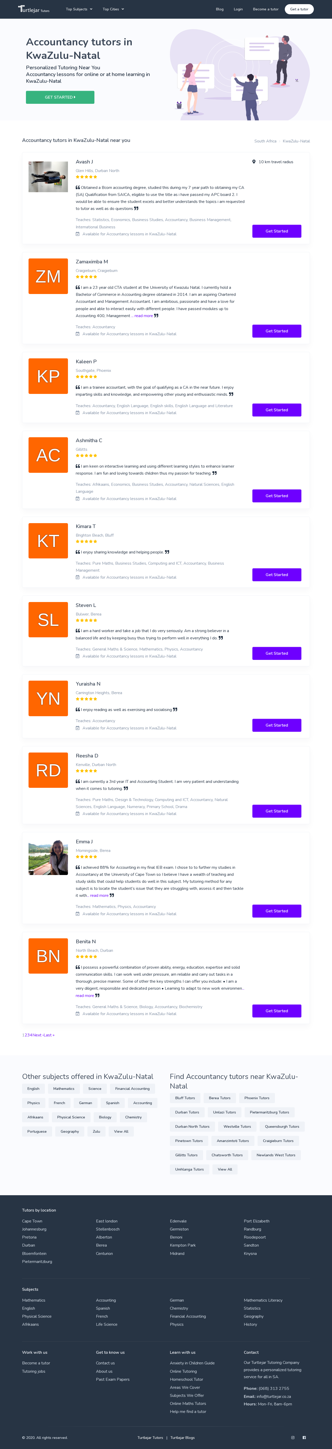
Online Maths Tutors (188, 1403)
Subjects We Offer (187, 1395)
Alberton (104, 1237)
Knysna (250, 1253)
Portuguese (37, 1131)
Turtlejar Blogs (182, 1437)
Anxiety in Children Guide (192, 1363)
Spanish (112, 1103)
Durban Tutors (187, 1112)
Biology (105, 1117)
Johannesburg (34, 1229)
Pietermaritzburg (37, 1262)
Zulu (96, 1131)
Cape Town (32, 1221)
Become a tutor (266, 9)
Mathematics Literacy (263, 1300)
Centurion (104, 1253)
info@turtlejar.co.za (274, 1396)
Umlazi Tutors (224, 1112)
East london (106, 1221)
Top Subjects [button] (76, 9)
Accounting (142, 1103)
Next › (38, 1035)
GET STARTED (59, 97)
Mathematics (63, 1088)
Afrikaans (35, 1117)
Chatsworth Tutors (227, 1155)
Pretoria (29, 1237)
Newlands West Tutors (276, 1155)
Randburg (252, 1229)
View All (121, 1131)
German (85, 1103)
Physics (33, 1103)
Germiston (179, 1229)
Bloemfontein (34, 1253)
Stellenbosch (108, 1229)
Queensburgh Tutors (282, 1126)
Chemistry (133, 1117)
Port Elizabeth (256, 1221)
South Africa (265, 141)
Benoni (176, 1237)
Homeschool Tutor (186, 1379)
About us (104, 1371)
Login (238, 9)
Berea (101, 1245)
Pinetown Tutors (189, 1140)
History (250, 1324)
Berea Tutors (220, 1098)
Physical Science (71, 1117)
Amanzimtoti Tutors (233, 1140)
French (59, 1103)
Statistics (252, 1308)
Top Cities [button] (111, 9)
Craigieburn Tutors (278, 1140)
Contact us (105, 1363)
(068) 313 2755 (274, 1388)
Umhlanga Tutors (189, 1169)
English (33, 1088)
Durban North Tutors (192, 1126)
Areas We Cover (185, 1387)
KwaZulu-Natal (296, 141)
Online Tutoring (183, 1371)
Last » (49, 1035)
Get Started (277, 231)
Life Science (106, 1324)
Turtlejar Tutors (150, 1437)
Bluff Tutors (185, 1098)
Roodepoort (255, 1237)
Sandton (251, 1245)
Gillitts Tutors (186, 1155)
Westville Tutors (237, 1126)
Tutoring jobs (33, 1371)
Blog (220, 9)
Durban (28, 1245)
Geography (70, 1131)
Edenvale (178, 1221)
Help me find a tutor (188, 1411)
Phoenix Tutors (257, 1098)
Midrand (177, 1253)
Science (94, 1088)
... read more (142, 316)
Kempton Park (183, 1245)
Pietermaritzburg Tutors (269, 1112)
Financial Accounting (132, 1088)
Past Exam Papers (113, 1379)
